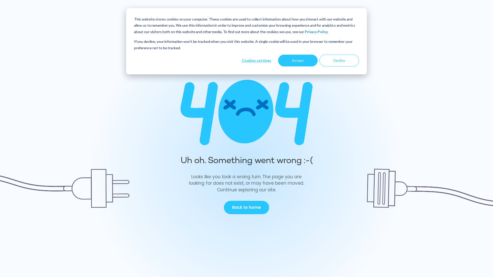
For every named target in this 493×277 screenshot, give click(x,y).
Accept (298, 60)
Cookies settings (256, 60)
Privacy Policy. (316, 31)
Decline (339, 60)
